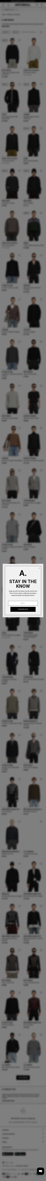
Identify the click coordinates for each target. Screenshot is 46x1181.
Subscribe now (23, 609)
